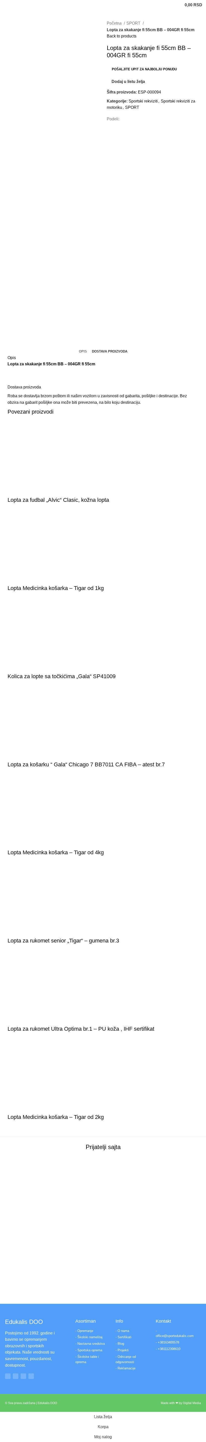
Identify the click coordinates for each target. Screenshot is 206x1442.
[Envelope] (31, 1376)
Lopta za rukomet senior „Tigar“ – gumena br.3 (63, 940)
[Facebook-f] (8, 1376)
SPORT (133, 23)
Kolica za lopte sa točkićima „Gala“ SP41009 (62, 676)
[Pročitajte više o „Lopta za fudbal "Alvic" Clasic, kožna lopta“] (14, 490)
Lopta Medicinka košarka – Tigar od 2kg (56, 1117)
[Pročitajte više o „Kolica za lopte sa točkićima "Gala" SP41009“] (14, 666)
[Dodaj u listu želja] (41, 490)
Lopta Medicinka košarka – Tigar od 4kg (56, 852)
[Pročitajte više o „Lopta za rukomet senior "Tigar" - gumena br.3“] (14, 930)
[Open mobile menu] (5, 5)
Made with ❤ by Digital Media (181, 1403)
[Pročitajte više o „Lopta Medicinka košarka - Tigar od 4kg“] (14, 842)
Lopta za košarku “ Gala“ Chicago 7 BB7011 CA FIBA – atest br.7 (86, 764)
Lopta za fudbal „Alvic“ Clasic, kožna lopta (58, 500)
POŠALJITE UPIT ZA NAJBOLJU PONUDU (144, 69)
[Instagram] (15, 1376)
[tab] (83, 351)
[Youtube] (23, 1376)
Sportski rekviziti (143, 101)
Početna (115, 23)
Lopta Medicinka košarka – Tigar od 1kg (56, 588)
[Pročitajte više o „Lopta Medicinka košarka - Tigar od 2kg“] (14, 1107)
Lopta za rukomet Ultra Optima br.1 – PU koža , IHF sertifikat (81, 1029)
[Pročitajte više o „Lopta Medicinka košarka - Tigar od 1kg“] (14, 578)
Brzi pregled (27, 490)
